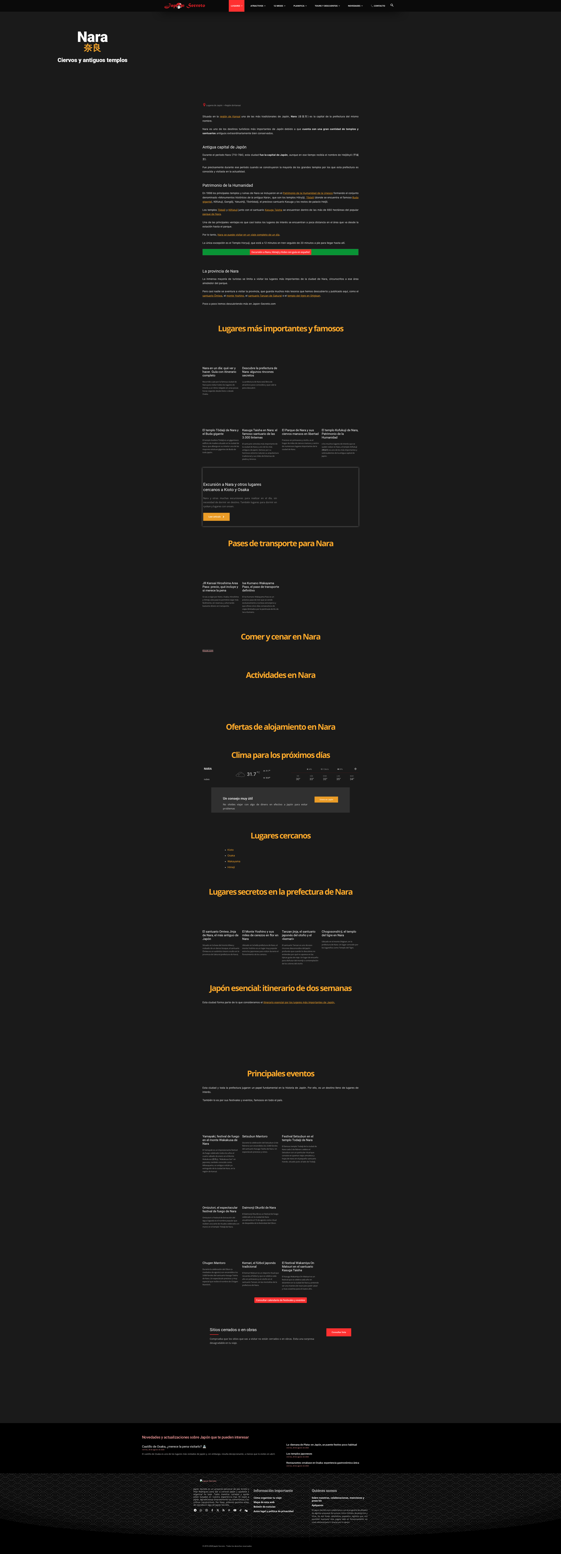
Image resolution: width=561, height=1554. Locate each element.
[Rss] (223, 1510)
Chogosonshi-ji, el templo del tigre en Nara (339, 933)
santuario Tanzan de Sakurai (265, 295)
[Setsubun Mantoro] (260, 1121)
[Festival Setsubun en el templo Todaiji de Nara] (300, 1121)
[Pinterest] (229, 1510)
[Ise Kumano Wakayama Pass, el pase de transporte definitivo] (260, 568)
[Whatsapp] (201, 1510)
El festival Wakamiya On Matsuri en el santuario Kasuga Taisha (298, 1266)
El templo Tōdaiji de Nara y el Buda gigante (220, 432)
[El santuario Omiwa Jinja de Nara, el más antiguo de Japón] (220, 916)
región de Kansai (230, 116)
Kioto (230, 849)
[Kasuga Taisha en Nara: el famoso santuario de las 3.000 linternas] (260, 415)
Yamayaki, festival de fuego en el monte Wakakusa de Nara (220, 1140)
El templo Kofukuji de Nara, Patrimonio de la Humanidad (340, 433)
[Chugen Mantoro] (220, 1247)
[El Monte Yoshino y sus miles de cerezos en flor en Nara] (260, 916)
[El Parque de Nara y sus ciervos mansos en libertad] (300, 415)
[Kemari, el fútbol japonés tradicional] (260, 1247)
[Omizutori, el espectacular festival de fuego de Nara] (220, 1192)
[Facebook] (212, 1510)
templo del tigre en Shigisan (304, 295)
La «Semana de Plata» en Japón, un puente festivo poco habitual (321, 1444)
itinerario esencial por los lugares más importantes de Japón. (299, 1002)
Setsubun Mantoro (254, 1136)
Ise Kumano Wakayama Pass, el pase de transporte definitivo (260, 586)
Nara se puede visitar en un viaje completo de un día (248, 234)
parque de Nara (211, 214)
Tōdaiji (310, 197)
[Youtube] (235, 1510)
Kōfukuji (233, 209)
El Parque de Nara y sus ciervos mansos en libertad (300, 432)
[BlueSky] (246, 1510)
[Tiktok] (240, 1510)
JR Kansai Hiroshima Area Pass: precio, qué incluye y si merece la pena (220, 586)
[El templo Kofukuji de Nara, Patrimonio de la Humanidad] (340, 415)
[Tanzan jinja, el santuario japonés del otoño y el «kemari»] (300, 916)
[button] (392, 5)
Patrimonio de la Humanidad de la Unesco (308, 193)
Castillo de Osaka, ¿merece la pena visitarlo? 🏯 (174, 1446)
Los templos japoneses (299, 1453)
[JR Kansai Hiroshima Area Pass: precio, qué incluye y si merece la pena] (220, 568)
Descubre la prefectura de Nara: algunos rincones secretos (259, 371)
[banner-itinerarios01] (280, 1031)
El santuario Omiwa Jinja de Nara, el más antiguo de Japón (220, 935)
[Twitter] (218, 1510)
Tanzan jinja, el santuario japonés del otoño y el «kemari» (298, 935)
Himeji (231, 867)
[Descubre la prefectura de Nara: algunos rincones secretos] (260, 353)
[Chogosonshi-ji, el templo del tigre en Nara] (340, 916)
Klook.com (207, 650)
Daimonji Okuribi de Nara (259, 1207)
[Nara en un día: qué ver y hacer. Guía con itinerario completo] (220, 353)
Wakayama (233, 861)
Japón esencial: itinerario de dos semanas (280, 988)
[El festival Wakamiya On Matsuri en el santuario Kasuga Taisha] (300, 1247)
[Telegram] (195, 1510)
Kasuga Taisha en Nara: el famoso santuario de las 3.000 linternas (259, 433)
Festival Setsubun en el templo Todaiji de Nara (297, 1138)
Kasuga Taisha (273, 209)
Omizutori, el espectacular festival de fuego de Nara (220, 1209)
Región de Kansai (233, 105)
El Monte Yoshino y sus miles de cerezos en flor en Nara (260, 935)
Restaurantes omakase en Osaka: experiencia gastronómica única (322, 1462)
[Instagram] (206, 1510)
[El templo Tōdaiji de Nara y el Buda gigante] (220, 415)
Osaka (231, 855)
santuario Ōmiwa (212, 295)
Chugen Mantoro (213, 1263)
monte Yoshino (235, 295)
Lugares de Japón (214, 105)
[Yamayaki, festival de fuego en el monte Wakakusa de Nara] (220, 1121)
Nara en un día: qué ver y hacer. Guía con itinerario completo (219, 371)
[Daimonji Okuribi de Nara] (260, 1192)
